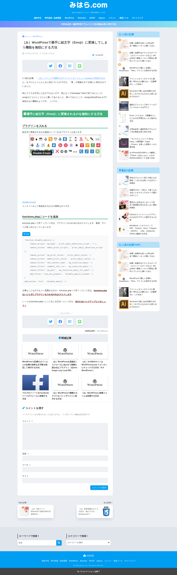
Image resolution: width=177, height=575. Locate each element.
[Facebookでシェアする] (60, 66)
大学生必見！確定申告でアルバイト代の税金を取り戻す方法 (88, 24)
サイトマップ (137, 18)
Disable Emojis (29, 202)
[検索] (59, 543)
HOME (90, 555)
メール (26, 465)
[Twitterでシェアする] (50, 66)
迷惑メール (123, 18)
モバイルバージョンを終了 (88, 571)
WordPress (69, 18)
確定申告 (37, 18)
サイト (25, 476)
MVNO (92, 18)
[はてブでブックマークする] (70, 66)
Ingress (102, 18)
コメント (27, 421)
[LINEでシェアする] (79, 66)
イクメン (112, 18)
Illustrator (82, 18)
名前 (25, 454)
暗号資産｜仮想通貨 (53, 18)
